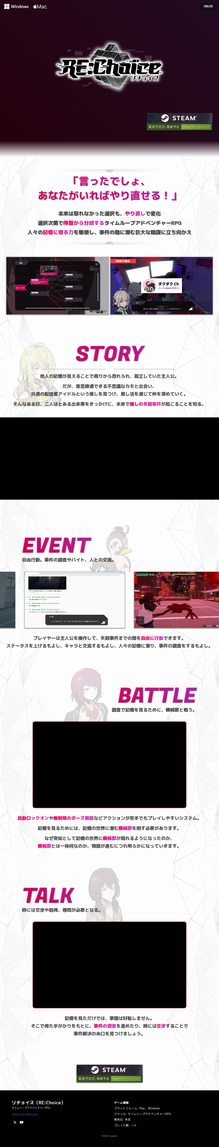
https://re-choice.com (25, 1113)
